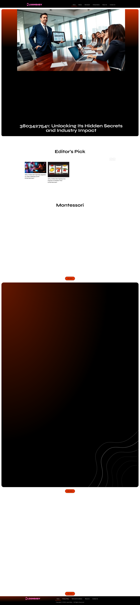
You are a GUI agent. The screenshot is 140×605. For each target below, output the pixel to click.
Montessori (87, 4)
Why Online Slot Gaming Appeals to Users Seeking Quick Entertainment (35, 176)
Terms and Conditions (77, 599)
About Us (104, 4)
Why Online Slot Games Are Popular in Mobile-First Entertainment (56, 180)
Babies (80, 4)
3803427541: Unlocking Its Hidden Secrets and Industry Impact (71, 128)
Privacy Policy (65, 599)
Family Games (96, 4)
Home (74, 4)
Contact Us (112, 4)
